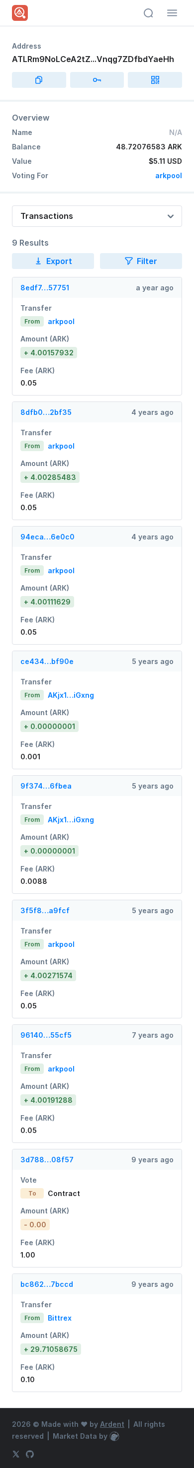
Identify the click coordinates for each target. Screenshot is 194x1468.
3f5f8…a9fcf (45, 910)
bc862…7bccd (46, 1284)
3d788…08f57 (47, 1159)
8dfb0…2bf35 (46, 412)
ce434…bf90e (47, 661)
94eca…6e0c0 (47, 537)
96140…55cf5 (46, 1035)
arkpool (168, 175)
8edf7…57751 (44, 287)
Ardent (112, 1424)
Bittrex (60, 1318)
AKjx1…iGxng (71, 695)
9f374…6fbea (46, 786)
